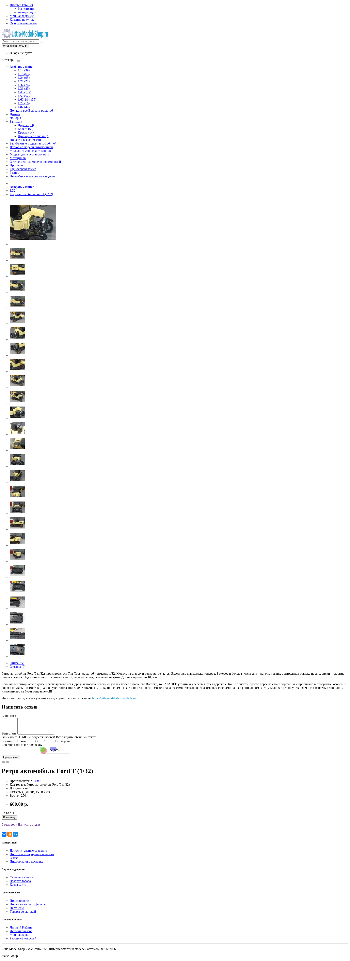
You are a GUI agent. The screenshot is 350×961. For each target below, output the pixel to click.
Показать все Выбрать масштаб (31, 110)
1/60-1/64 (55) (27, 99)
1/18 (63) (24, 74)
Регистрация (26, 8)
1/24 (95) (24, 77)
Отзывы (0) (17, 666)
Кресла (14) (26, 132)
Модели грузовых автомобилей (31, 150)
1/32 (12, 190)
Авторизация (27, 12)
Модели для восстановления (29, 154)
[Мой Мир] (15, 834)
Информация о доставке (26, 861)
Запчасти (16, 121)
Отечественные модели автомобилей (35, 161)
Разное (14, 172)
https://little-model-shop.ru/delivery (114, 698)
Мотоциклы (18, 158)
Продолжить (10, 757)
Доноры (15, 118)
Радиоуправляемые (23, 169)
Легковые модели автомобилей (31, 147)
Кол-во (6, 813)
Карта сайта (18, 884)
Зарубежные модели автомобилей (33, 143)
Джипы (15, 114)
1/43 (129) (24, 92)
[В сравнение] (7, 762)
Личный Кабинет (22, 927)
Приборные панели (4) (33, 136)
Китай (37, 781)
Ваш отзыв (9, 733)
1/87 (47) (24, 107)
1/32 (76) (24, 85)
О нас (14, 858)
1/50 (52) (24, 96)
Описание (17, 663)
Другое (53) (26, 125)
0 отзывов (8, 824)
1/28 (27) (24, 81)
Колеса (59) (25, 129)
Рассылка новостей (23, 938)
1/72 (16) (24, 103)
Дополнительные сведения (28, 850)
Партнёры (17, 908)
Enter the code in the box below (22, 744)
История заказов (21, 931)
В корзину (9, 817)
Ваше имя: (9, 715)
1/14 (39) (24, 70)
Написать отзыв (29, 824)
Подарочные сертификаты (28, 904)
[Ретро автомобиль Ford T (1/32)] (33, 244)
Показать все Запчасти (25, 139)
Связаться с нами (21, 877)
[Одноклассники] (9, 834)
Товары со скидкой (23, 911)
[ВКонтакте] (4, 834)
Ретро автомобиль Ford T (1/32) (31, 194)
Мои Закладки (20, 934)
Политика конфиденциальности (32, 854)
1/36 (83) (24, 88)
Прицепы (16, 165)
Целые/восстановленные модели (32, 176)
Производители (20, 900)
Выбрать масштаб (22, 66)
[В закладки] (3, 762)
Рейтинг (7, 741)
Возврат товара (20, 881)
